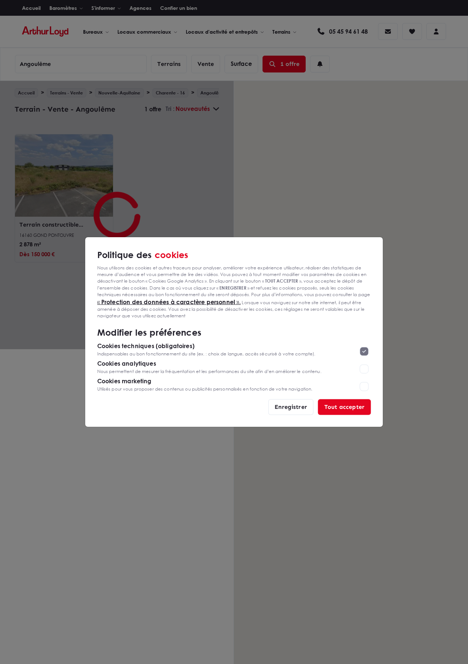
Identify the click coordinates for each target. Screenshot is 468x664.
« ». (169, 301)
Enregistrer (291, 406)
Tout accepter (344, 406)
